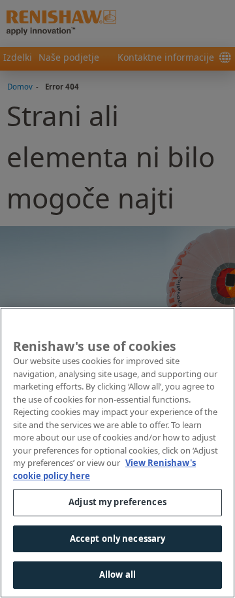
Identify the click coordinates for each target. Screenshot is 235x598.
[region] (117, 452)
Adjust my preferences (117, 502)
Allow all (117, 574)
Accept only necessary (118, 538)
